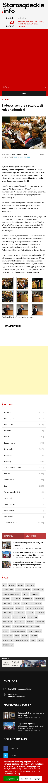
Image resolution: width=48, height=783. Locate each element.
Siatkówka (40, 622)
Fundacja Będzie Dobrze (11, 594)
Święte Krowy (8, 645)
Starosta (6, 626)
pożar (15, 617)
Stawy (5, 631)
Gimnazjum (34, 594)
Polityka (7, 473)
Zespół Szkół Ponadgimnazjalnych (15, 640)
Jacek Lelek (7, 603)
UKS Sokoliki (7, 636)
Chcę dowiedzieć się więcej (31, 779)
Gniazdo (6, 599)
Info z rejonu (9, 418)
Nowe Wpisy (8, 536)
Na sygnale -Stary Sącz (34, 608)
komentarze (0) (25, 157)
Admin (15, 157)
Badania (12, 585)
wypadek (34, 636)
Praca (23, 617)
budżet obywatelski (23, 590)
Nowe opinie (31, 536)
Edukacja (7, 412)
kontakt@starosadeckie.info (20, 689)
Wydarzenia (8, 517)
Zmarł (33, 640)
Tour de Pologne (35, 631)
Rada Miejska (19, 622)
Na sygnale (8, 449)
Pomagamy (40, 613)
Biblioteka (30, 585)
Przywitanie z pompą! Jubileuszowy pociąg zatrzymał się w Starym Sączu (30, 725)
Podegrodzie (19, 613)
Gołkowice (16, 599)
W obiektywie (9, 510)
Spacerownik (9, 480)
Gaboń (25, 594)
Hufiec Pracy (27, 599)
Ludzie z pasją (9, 443)
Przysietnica (7, 622)
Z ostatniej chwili (10, 523)
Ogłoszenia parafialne (12, 467)
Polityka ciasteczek (16, 696)
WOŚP (17, 636)
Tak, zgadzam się (11, 779)
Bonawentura (8, 590)
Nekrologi (8, 461)
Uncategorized (9, 504)
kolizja (16, 603)
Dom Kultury (38, 590)
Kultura (5, 100)
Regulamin (12, 694)
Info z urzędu (9, 424)
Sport (6, 486)
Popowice (6, 617)
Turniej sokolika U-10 (12, 492)
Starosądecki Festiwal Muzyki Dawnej (26, 626)
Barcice (20, 585)
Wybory (24, 636)
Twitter (13, 755)
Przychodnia (32, 617)
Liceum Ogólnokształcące (31, 603)
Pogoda (30, 613)
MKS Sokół (19, 608)
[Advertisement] (24, 56)
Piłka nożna (7, 613)
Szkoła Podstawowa (18, 631)
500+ (4, 585)
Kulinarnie (8, 430)
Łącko (41, 640)
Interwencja (39, 599)
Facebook (14, 748)
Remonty (30, 622)
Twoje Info (8, 498)
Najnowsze (8, 455)
